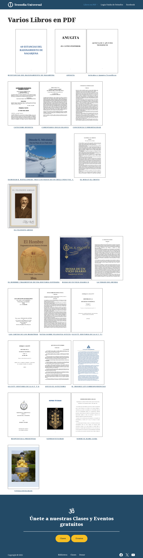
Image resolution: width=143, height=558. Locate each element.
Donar (82, 555)
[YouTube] (133, 555)
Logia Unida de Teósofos (112, 4)
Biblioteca (62, 555)
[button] (97, 4)
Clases (63, 538)
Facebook (130, 4)
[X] (127, 555)
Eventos (79, 538)
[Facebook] (121, 555)
